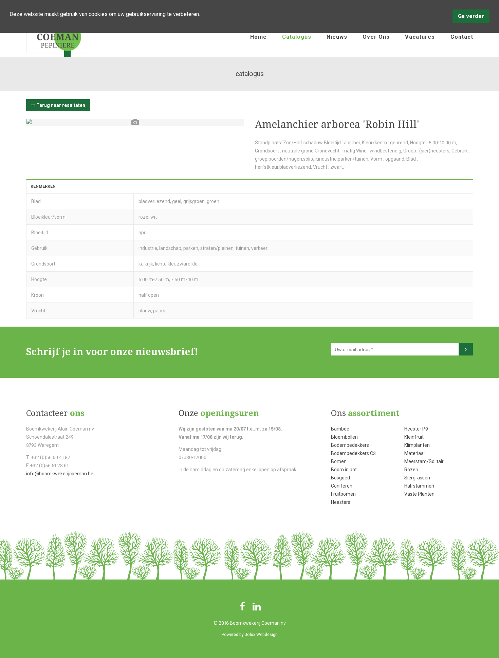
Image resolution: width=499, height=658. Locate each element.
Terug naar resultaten (60, 105)
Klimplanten (417, 445)
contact (461, 37)
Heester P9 (416, 429)
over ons (376, 37)
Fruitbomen (343, 494)
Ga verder (471, 16)
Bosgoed (340, 477)
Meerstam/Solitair (424, 461)
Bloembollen (344, 437)
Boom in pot (344, 469)
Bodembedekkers (350, 445)
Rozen (411, 469)
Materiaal (414, 453)
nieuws (337, 37)
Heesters (340, 502)
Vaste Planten (419, 494)
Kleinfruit (414, 437)
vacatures (420, 37)
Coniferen (341, 486)
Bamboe (340, 429)
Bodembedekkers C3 (353, 453)
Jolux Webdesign (261, 634)
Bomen (339, 461)
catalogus (296, 37)
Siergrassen (417, 477)
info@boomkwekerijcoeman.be (59, 473)
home (258, 37)
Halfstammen (419, 486)
